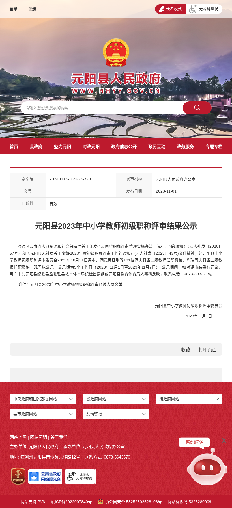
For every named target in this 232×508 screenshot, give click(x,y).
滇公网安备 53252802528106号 (133, 502)
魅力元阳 (62, 146)
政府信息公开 (124, 146)
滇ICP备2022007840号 (71, 502)
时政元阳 (91, 146)
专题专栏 (213, 146)
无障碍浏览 (209, 9)
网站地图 (18, 437)
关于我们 (58, 437)
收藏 (185, 349)
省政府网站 (96, 399)
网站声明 (38, 437)
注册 (32, 9)
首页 (14, 146)
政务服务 (185, 146)
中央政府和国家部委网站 (35, 399)
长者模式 (174, 9)
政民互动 (156, 146)
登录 (14, 9)
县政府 (36, 146)
